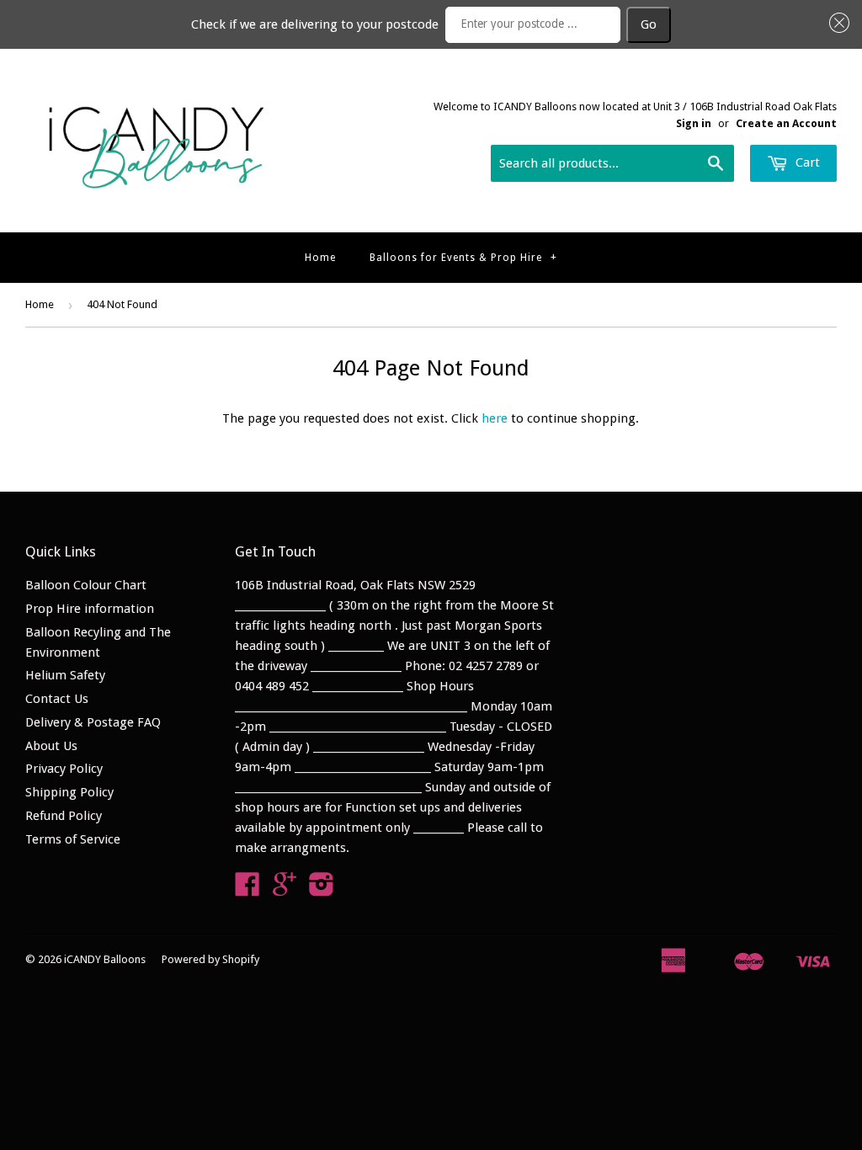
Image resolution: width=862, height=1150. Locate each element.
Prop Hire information (89, 608)
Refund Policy (63, 815)
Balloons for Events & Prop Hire (463, 258)
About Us (51, 745)
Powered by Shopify (210, 959)
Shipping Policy (69, 792)
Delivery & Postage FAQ (93, 722)
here (495, 418)
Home (320, 258)
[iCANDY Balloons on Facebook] (247, 889)
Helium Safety (65, 675)
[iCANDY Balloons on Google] (284, 889)
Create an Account (786, 123)
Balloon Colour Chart (85, 585)
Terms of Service (72, 839)
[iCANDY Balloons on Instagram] (321, 889)
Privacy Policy (64, 768)
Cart (806, 162)
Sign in (693, 123)
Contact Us (56, 698)
